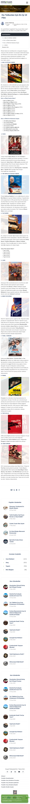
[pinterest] (16, 490)
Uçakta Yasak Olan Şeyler (16, 523)
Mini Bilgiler (10, 569)
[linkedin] (14, 490)
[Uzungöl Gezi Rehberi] (5, 639)
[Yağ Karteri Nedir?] (5, 631)
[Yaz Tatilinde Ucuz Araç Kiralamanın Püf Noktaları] (5, 604)
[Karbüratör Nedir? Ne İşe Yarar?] (5, 623)
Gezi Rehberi (10, 559)
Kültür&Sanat (6, 10)
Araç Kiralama (4, 8)
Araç (7, 562)
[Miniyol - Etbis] (15, 792)
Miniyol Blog (13, 8)
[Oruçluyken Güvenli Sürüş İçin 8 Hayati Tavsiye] (5, 587)
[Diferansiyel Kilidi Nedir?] (5, 663)
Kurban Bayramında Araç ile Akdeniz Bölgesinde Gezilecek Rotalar (17, 612)
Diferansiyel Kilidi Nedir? (16, 662)
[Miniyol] (6, 2)
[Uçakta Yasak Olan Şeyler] (5, 525)
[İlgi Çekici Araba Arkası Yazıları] (5, 541)
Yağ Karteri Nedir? (14, 630)
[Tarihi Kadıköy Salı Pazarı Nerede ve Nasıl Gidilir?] (5, 516)
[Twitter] (11, 490)
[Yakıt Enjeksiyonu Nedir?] (5, 655)
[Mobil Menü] (27, 2)
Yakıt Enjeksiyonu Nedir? (16, 654)
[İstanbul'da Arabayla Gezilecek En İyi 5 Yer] (5, 595)
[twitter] (11, 772)
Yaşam (19, 8)
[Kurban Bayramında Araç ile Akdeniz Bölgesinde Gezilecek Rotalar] (5, 612)
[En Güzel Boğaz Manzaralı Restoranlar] (5, 533)
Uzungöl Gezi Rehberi (15, 637)
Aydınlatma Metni (7, 800)
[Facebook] (10, 490)
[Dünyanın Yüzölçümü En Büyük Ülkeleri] (5, 508)
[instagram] (7, 772)
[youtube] (19, 772)
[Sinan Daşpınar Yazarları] (2, 23)
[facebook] (23, 772)
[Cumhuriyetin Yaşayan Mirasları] (5, 647)
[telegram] (19, 490)
